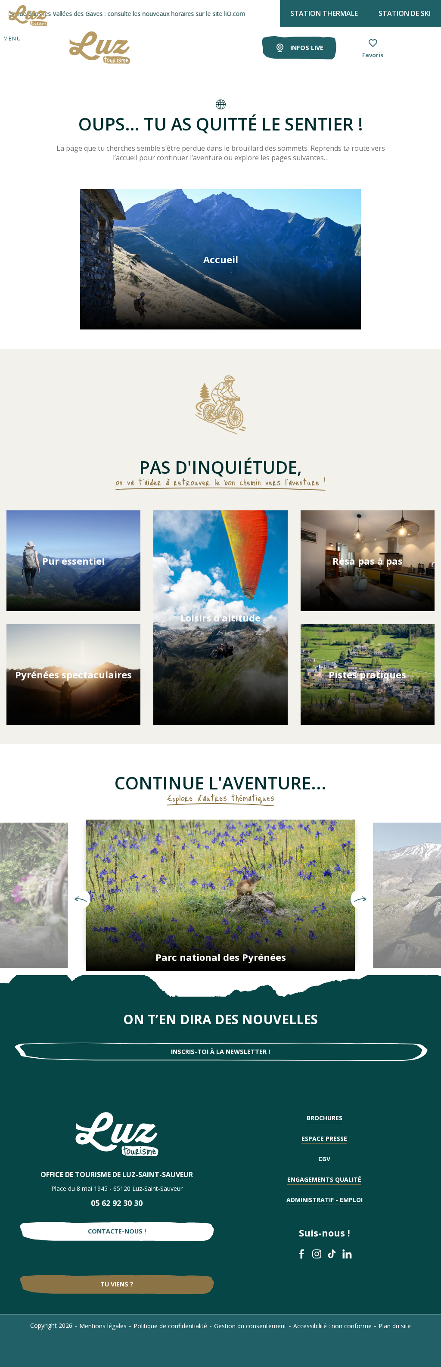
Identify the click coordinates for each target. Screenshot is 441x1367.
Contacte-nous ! (117, 1231)
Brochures (324, 1118)
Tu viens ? (117, 1284)
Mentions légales (103, 1326)
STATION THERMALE (324, 13)
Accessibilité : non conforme (332, 1326)
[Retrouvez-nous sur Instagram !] (316, 1253)
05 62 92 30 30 (117, 1203)
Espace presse (324, 1138)
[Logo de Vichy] (116, 1134)
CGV (324, 1159)
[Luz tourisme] (89, 47)
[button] (81, 899)
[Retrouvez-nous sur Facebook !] (301, 1253)
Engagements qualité (324, 1179)
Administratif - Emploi (324, 1200)
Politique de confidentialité (170, 1326)
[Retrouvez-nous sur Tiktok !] (331, 1253)
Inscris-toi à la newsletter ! (220, 1051)
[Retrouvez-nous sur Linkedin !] (347, 1253)
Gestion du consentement (250, 1326)
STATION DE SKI (405, 13)
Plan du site (395, 1326)
